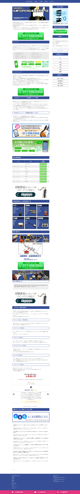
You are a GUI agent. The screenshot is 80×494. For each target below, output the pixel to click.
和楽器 (60, 69)
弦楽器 (60, 64)
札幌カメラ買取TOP (60, 85)
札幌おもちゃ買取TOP (60, 78)
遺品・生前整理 (14, 483)
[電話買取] (31, 35)
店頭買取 (13, 477)
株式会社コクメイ (57, 39)
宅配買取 (13, 480)
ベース (60, 60)
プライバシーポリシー (60, 50)
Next (48, 394)
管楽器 (60, 62)
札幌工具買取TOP (60, 83)
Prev (13, 394)
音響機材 (60, 71)
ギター (60, 57)
